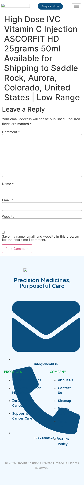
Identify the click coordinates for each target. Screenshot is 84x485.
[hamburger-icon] (76, 6)
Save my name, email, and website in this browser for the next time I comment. (40, 238)
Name (8, 183)
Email (7, 200)
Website (8, 216)
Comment (11, 132)
